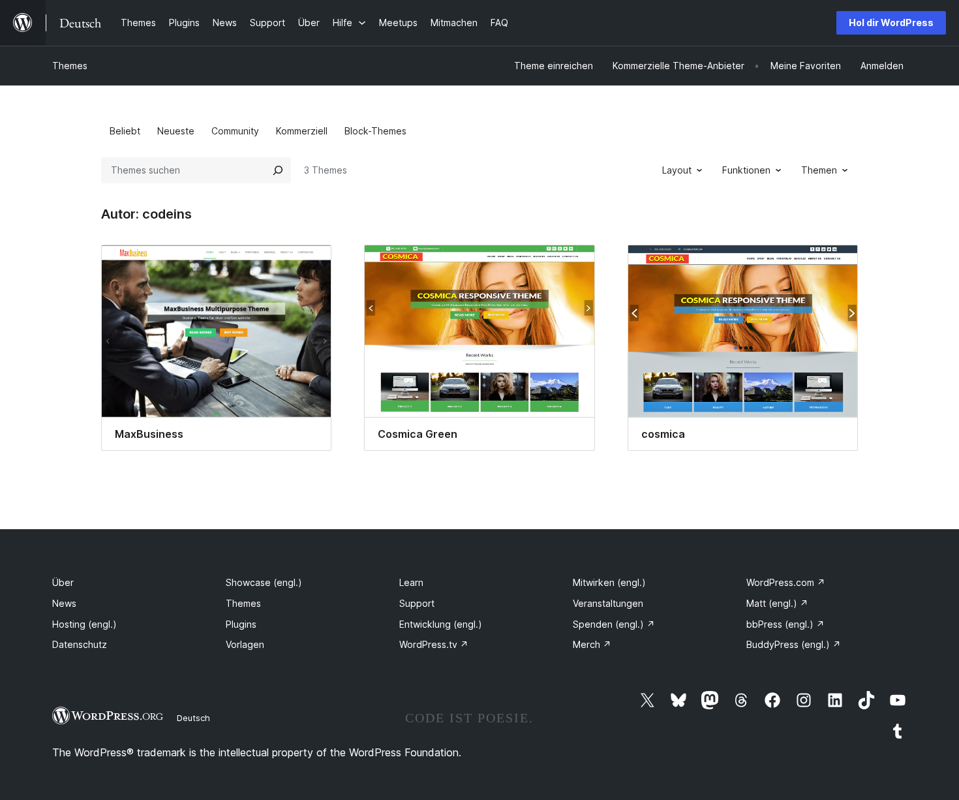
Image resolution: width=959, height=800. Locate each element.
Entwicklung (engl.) (440, 624)
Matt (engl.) (777, 603)
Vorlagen (245, 644)
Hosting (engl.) (84, 624)
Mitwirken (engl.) (609, 582)
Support (416, 603)
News (64, 603)
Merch (592, 644)
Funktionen (746, 170)
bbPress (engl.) (785, 624)
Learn (411, 582)
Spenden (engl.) (614, 624)
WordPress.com (785, 582)
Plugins (241, 624)
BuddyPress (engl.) (793, 644)
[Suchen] (278, 170)
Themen (819, 170)
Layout (677, 170)
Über (63, 582)
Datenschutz (79, 644)
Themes (69, 65)
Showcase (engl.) (264, 582)
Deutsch (193, 718)
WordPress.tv (433, 644)
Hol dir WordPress (891, 22)
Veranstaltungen (608, 603)
